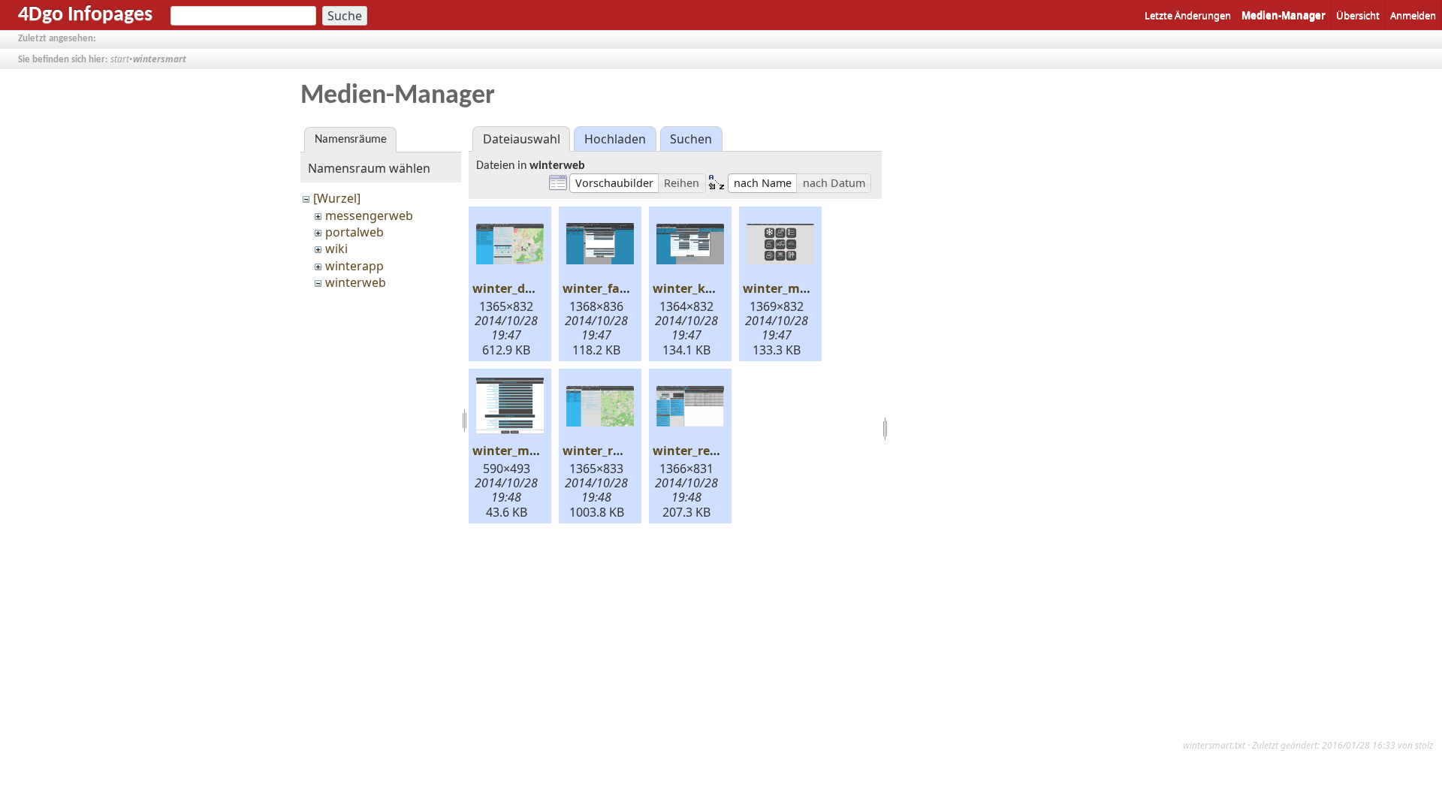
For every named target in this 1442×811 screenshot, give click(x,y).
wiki (336, 248)
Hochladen (615, 139)
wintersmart (159, 59)
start (119, 59)
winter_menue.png (800, 288)
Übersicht (1358, 15)
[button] (614, 183)
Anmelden (1413, 15)
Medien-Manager (1283, 15)
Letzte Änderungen (1188, 15)
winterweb (355, 282)
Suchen (691, 139)
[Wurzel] (336, 198)
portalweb (354, 232)
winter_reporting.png (717, 450)
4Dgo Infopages (85, 15)
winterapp (354, 266)
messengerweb (369, 215)
